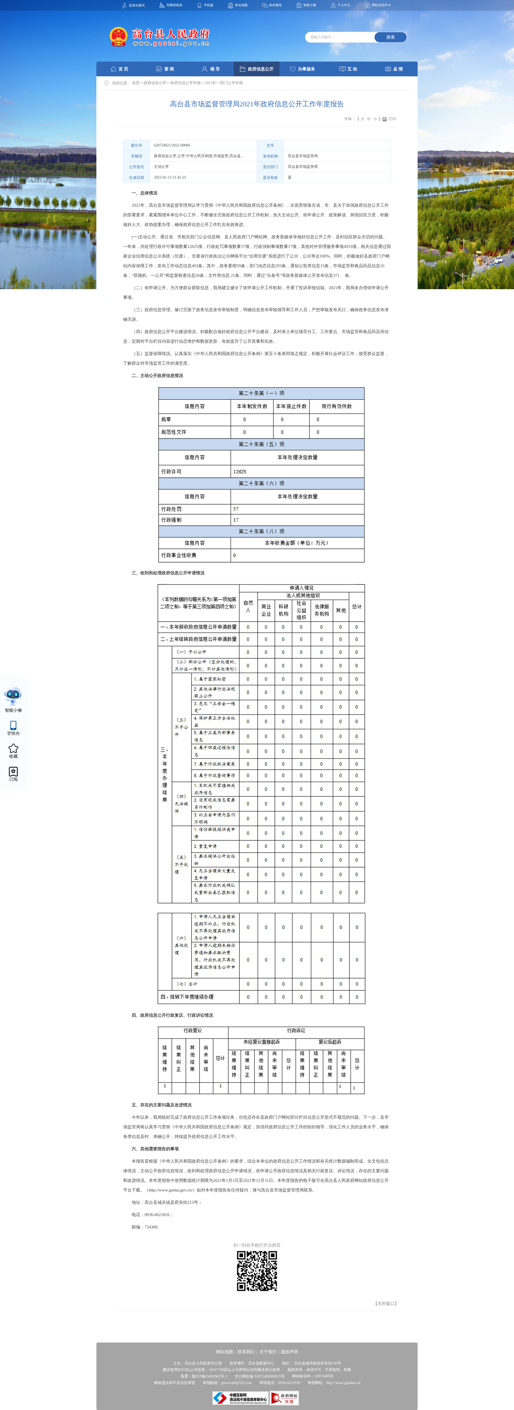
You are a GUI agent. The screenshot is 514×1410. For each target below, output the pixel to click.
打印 (392, 119)
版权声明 (289, 1351)
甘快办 (13, 733)
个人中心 (344, 5)
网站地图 (224, 1351)
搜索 (390, 37)
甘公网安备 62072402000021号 (260, 1376)
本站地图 (241, 5)
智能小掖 (309, 5)
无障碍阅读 (174, 5)
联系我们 (246, 1351)
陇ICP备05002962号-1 (209, 1376)
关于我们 (268, 1351)
